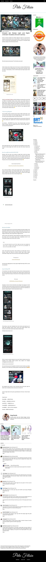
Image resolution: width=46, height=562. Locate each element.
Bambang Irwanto (6, 447)
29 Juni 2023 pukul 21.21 (13, 495)
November (37, 146)
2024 (35, 143)
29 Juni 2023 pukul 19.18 (12, 488)
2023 (35, 144)
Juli (35, 151)
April (36, 164)
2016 (35, 177)
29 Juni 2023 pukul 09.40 (15, 465)
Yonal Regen (5, 473)
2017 (35, 176)
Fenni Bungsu (5, 488)
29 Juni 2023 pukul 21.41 (13, 505)
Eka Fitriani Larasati (6, 525)
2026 (35, 140)
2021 (35, 171)
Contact (11, 1)
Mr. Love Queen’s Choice (8, 99)
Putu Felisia (23, 7)
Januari (36, 168)
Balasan (5, 463)
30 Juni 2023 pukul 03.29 (14, 525)
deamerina (5, 481)
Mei (36, 163)
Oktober (36, 147)
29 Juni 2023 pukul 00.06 (14, 456)
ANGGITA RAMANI (6, 512)
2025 (35, 142)
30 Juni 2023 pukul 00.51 (12, 519)
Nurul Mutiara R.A (6, 456)
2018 (35, 175)
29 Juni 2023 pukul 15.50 (11, 481)
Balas (3, 453)
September (37, 148)
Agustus (36, 150)
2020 (35, 172)
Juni (36, 152)
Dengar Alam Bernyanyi (16, 259)
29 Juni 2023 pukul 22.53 (13, 512)
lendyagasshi (5, 519)
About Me (7, 1)
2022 (35, 169)
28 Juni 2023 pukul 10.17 (14, 447)
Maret (36, 166)
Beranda (2, 1)
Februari (36, 167)
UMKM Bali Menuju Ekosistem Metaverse (15, 281)
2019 (35, 173)
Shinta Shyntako (6, 505)
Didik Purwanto (5, 495)
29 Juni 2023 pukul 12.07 (11, 473)
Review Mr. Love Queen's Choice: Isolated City (16, 165)
